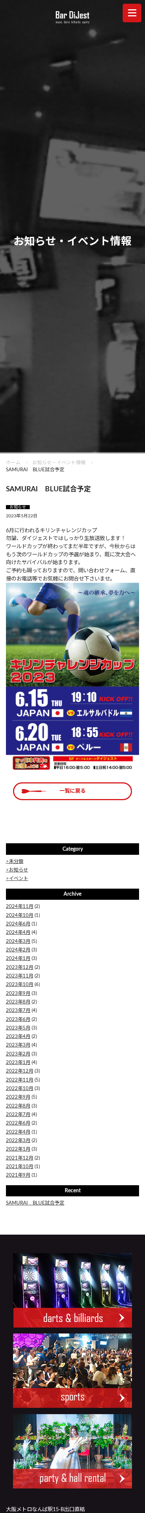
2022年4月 (18, 1132)
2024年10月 (19, 915)
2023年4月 (18, 1036)
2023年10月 (19, 984)
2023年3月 (18, 1045)
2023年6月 (18, 1019)
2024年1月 (18, 958)
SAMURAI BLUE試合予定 (35, 1203)
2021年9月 (18, 1175)
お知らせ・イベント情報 (59, 462)
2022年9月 (18, 1097)
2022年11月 (19, 1080)
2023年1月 (18, 1062)
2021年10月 (19, 1166)
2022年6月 (18, 1123)
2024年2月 (18, 950)
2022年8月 (18, 1106)
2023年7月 (18, 1010)
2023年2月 (18, 1054)
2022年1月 (18, 1149)
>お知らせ (17, 870)
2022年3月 (18, 1140)
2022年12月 (19, 1071)
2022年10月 (19, 1088)
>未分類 (14, 861)
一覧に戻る (72, 791)
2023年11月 (19, 976)
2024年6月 (18, 924)
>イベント (17, 878)
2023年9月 (18, 993)
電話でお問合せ (109, 1501)
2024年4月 (18, 932)
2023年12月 (19, 967)
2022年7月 (18, 1114)
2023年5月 (18, 1028)
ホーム (13, 462)
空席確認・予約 (36, 1501)
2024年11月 (19, 906)
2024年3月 (18, 941)
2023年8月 (18, 1002)
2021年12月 (19, 1158)
